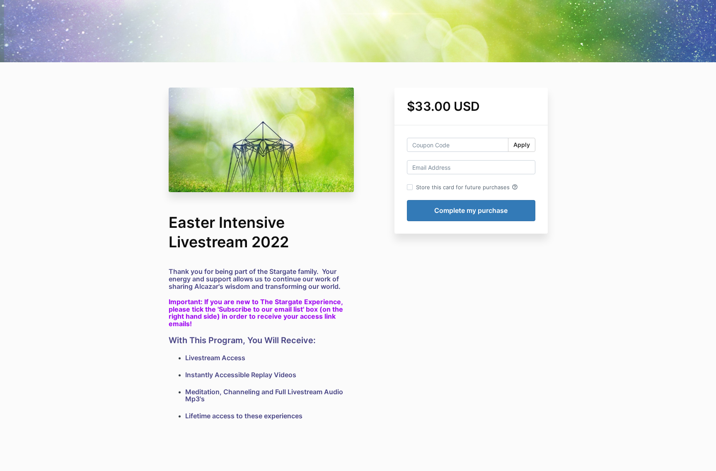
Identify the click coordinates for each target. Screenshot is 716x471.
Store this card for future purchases (467, 187)
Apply (521, 144)
